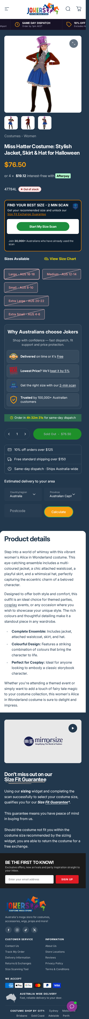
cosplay (10, 605)
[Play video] (42, 741)
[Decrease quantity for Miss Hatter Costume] (9, 434)
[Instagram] (17, 930)
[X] (34, 930)
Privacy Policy (54, 963)
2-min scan (67, 385)
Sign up (67, 879)
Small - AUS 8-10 (21, 287)
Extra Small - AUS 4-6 (24, 314)
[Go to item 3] (44, 122)
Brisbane (21, 1015)
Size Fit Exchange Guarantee (26, 214)
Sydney (53, 1010)
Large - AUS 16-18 (22, 274)
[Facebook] (8, 930)
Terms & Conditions (57, 969)
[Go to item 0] (11, 122)
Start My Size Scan (43, 226)
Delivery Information (17, 957)
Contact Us (12, 945)
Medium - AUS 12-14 (61, 274)
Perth (66, 1015)
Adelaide (53, 1015)
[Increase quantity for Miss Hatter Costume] (25, 434)
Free (60, 356)
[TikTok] (25, 930)
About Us (50, 945)
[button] (72, 728)
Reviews (50, 957)
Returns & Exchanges (18, 963)
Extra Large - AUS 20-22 (26, 301)
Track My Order (15, 951)
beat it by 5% (60, 371)
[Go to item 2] (28, 122)
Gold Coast (37, 1015)
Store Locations (55, 951)
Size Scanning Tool (17, 969)
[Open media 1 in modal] (73, 43)
